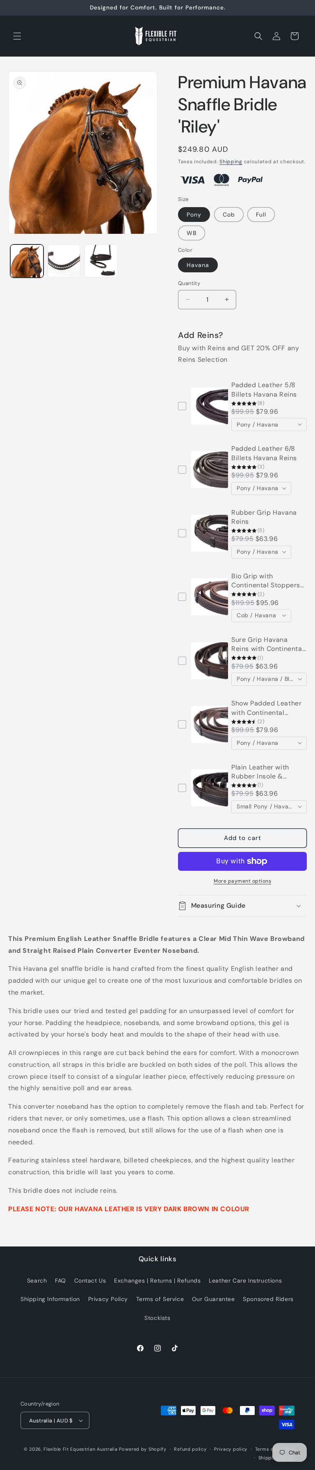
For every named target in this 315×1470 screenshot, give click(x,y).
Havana (198, 265)
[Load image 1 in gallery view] (26, 261)
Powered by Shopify (143, 1449)
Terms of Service (160, 1299)
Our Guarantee (213, 1299)
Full (261, 214)
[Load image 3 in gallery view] (101, 261)
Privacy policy (230, 1449)
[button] (17, 36)
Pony (194, 214)
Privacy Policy (108, 1299)
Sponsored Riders (268, 1299)
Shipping (230, 161)
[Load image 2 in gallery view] (64, 261)
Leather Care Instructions (245, 1280)
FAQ (60, 1280)
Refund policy (190, 1449)
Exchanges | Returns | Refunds (157, 1280)
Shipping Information (50, 1299)
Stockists (157, 1318)
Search (37, 1280)
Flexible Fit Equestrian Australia (80, 1449)
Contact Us (90, 1280)
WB (191, 233)
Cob (229, 214)
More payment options (242, 881)
